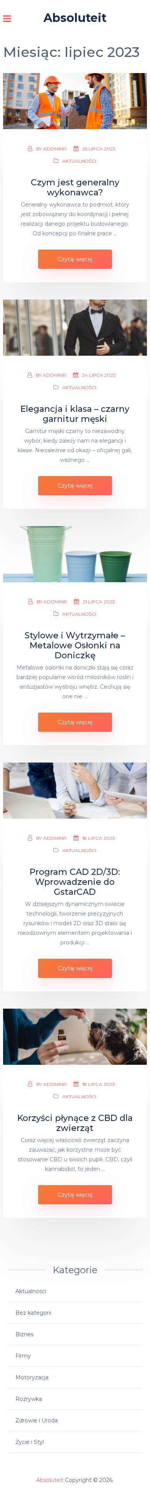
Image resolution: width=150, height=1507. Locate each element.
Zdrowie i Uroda (36, 1420)
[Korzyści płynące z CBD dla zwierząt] (75, 1037)
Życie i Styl (29, 1442)
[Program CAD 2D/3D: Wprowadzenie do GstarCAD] (75, 791)
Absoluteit (75, 18)
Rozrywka (28, 1398)
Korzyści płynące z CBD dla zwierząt (75, 1123)
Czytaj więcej (75, 259)
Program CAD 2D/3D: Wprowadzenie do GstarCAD (75, 882)
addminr (55, 149)
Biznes (24, 1334)
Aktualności (79, 161)
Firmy (23, 1355)
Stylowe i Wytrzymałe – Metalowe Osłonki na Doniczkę (75, 646)
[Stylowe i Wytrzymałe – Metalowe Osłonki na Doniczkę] (75, 554)
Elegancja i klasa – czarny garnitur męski (74, 414)
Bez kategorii (33, 1312)
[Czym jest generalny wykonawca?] (75, 101)
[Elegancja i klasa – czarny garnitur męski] (75, 328)
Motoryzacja (31, 1377)
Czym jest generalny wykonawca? (75, 188)
